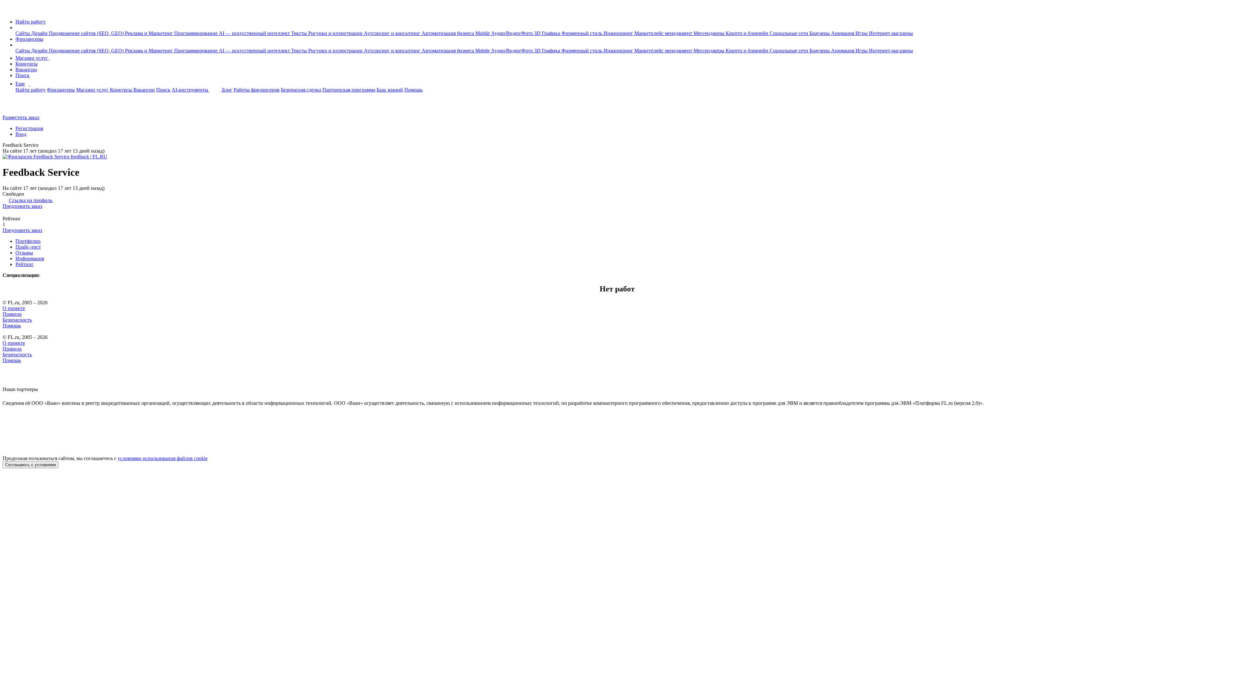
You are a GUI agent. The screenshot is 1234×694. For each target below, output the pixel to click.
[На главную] (8, 10)
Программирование (196, 33)
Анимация (843, 33)
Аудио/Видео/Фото (512, 33)
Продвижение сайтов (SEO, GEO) (87, 33)
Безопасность (17, 320)
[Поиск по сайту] (20, 106)
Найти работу (30, 21)
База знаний (390, 90)
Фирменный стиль (582, 33)
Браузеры (820, 33)
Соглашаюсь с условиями (30, 464)
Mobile (483, 33)
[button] (17, 27)
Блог (227, 90)
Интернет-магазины (891, 33)
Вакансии (26, 69)
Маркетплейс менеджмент (663, 33)
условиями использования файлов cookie (163, 458)
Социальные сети (789, 33)
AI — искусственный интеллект (255, 33)
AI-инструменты (191, 90)
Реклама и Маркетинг (149, 33)
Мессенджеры (709, 33)
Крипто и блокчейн (748, 33)
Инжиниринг (619, 33)
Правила (12, 314)
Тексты (299, 33)
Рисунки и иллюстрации (336, 33)
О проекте (14, 308)
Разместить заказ (21, 117)
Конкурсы (26, 64)
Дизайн (40, 33)
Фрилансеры (29, 39)
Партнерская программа (348, 90)
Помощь (413, 90)
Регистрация (29, 128)
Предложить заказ (22, 206)
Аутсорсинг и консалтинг (393, 33)
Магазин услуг (32, 58)
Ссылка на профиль (30, 200)
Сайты (23, 33)
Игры (862, 33)
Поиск (22, 75)
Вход (20, 134)
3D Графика (547, 33)
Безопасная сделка (301, 90)
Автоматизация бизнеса (448, 33)
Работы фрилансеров (257, 90)
